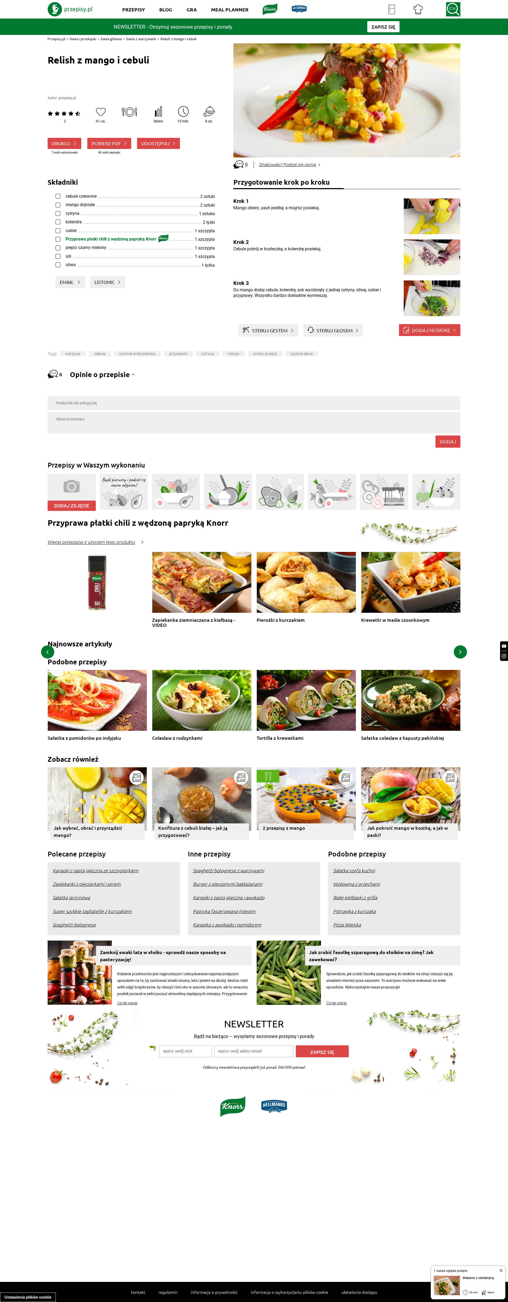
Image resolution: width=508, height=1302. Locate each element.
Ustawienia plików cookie (27, 1297)
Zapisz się (322, 1052)
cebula (99, 354)
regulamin (168, 1292)
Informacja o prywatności (214, 1292)
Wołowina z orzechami (356, 884)
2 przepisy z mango (284, 828)
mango (233, 354)
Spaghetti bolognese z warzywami (228, 870)
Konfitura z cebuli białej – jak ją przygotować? (193, 831)
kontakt (138, 1292)
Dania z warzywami (141, 39)
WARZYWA (72, 354)
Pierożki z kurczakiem (281, 620)
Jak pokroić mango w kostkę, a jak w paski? (407, 831)
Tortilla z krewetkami (280, 738)
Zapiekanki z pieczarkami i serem (87, 884)
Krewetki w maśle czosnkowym (395, 620)
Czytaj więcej (127, 1003)
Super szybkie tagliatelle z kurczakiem (92, 911)
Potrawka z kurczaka (354, 911)
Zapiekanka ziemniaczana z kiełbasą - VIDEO (193, 622)
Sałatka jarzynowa (71, 897)
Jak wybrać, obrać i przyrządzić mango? (88, 831)
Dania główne (111, 39)
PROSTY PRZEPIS (265, 354)
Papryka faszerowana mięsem (224, 911)
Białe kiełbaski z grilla (355, 897)
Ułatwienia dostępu (359, 1292)
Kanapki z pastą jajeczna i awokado (228, 897)
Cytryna (207, 354)
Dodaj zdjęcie (71, 506)
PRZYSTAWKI (178, 354)
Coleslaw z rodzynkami (177, 738)
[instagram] (504, 656)
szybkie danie (302, 354)
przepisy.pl (67, 98)
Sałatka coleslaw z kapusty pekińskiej (402, 738)
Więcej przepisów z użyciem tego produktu (91, 542)
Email (67, 282)
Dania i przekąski (83, 39)
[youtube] (504, 646)
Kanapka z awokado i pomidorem (227, 924)
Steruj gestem (270, 330)
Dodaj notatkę (431, 330)
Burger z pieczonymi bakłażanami (227, 884)
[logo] (70, 9)
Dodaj (448, 441)
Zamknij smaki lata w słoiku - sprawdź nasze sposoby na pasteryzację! (163, 955)
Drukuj (61, 143)
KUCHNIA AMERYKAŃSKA (137, 354)
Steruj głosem (334, 330)
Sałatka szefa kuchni (354, 870)
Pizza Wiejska (347, 924)
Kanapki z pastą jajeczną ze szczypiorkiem (95, 870)
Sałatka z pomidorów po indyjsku (84, 738)
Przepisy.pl (56, 39)
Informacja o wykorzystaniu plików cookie (289, 1292)
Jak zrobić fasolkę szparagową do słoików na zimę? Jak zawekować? (371, 955)
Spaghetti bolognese (74, 924)
